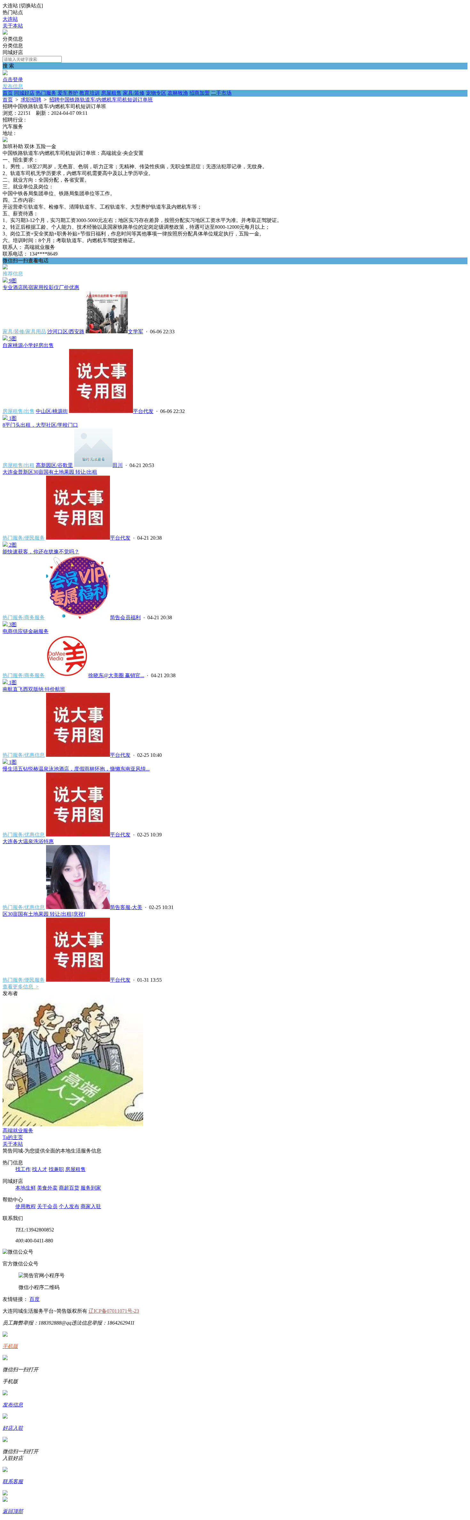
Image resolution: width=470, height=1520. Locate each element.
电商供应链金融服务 (26, 631)
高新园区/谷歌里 (54, 465)
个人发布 (69, 1206)
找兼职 (56, 1169)
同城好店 (24, 93)
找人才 (39, 1169)
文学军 (135, 331)
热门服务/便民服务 (24, 538)
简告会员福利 (125, 617)
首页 (8, 93)
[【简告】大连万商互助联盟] (5, 33)
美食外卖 (47, 1188)
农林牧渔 (178, 93)
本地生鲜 (25, 1188)
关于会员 (47, 1206)
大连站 (10, 19)
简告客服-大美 (126, 907)
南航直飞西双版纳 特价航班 (34, 689)
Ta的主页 (13, 1137)
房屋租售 (111, 93)
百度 (34, 1299)
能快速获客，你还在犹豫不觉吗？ (41, 551)
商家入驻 (91, 1206)
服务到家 (91, 1188)
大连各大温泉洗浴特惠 (28, 841)
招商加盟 (199, 93)
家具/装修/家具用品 (24, 331)
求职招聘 (31, 99)
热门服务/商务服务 (24, 617)
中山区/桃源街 (52, 411)
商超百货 (69, 1188)
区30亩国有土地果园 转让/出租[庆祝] (44, 914)
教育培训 (89, 93)
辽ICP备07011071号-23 (114, 1311)
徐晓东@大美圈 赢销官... (116, 675)
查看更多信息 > (21, 986)
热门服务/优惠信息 (24, 755)
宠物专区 (156, 93)
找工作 (23, 1169)
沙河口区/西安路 (65, 331)
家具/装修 (134, 93)
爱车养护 (68, 93)
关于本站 (13, 25)
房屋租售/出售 (19, 411)
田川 (118, 465)
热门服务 (46, 93)
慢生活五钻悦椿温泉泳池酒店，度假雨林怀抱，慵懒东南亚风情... (76, 769)
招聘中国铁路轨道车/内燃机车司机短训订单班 (101, 99)
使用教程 (25, 1206)
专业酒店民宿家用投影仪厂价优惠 (41, 287)
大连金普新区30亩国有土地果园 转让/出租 (50, 472)
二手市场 (221, 93)
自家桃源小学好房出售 (28, 345)
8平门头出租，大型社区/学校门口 (40, 425)
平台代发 (143, 411)
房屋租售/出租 (19, 465)
